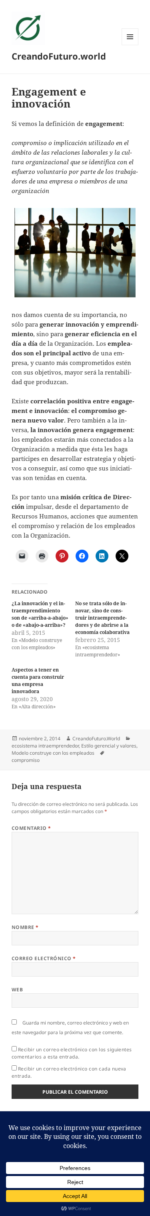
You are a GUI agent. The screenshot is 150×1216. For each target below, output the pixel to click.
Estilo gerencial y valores (108, 745)
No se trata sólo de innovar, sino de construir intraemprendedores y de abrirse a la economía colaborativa (102, 618)
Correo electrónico (44, 958)
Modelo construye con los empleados (53, 753)
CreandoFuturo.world (59, 56)
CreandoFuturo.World (96, 738)
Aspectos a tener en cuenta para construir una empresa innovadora (38, 680)
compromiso (26, 760)
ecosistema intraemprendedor (45, 745)
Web (17, 989)
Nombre (25, 927)
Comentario (31, 828)
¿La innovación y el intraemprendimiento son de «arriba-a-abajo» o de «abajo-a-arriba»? (40, 614)
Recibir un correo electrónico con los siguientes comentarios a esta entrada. (72, 1053)
